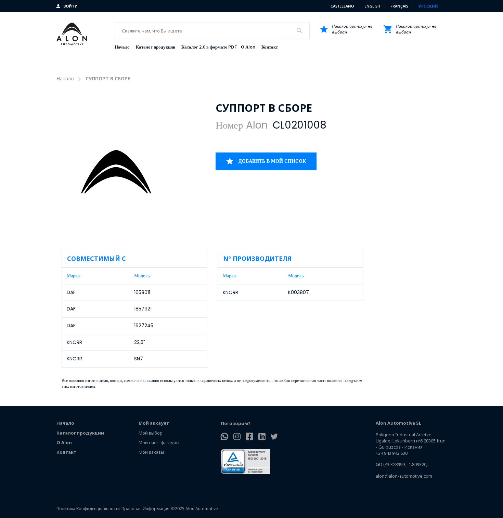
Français (399, 6)
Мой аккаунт (154, 423)
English (372, 6)
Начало (65, 78)
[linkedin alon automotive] (262, 437)
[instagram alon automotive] (237, 437)
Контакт (66, 452)
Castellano (343, 6)
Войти (70, 6)
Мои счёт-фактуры (159, 442)
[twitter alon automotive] (274, 437)
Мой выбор (151, 433)
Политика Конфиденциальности (88, 509)
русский (428, 6)
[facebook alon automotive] (249, 437)
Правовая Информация (145, 509)
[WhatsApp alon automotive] (224, 437)
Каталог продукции (80, 433)
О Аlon (64, 442)
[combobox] (212, 31)
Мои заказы (151, 452)
